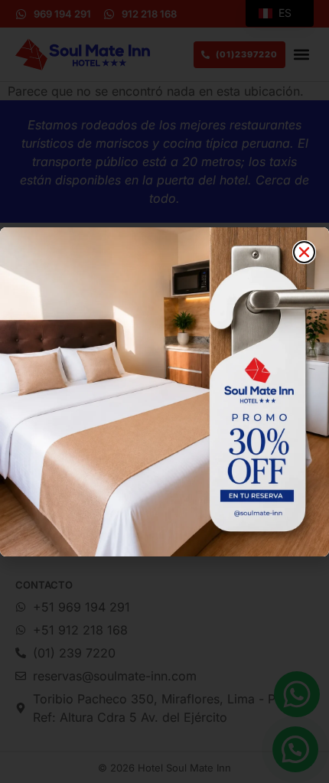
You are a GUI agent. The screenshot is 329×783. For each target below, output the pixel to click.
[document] (164, 391)
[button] (304, 252)
